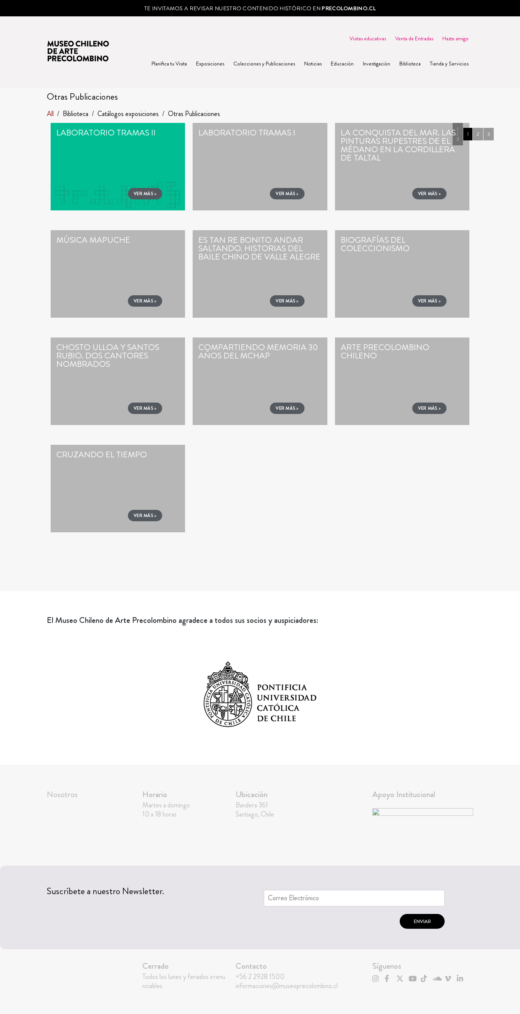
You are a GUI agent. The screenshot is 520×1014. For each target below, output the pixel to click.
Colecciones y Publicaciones (264, 63)
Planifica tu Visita (169, 63)
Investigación (376, 63)
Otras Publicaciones (194, 114)
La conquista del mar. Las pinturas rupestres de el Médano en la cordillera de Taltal (398, 145)
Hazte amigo (455, 38)
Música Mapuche (93, 240)
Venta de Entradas (414, 38)
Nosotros (62, 794)
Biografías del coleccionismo (375, 244)
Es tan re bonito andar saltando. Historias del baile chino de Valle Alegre (259, 248)
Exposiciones (210, 63)
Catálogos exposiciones (128, 114)
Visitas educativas (367, 38)
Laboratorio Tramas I (246, 132)
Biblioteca (410, 63)
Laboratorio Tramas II (106, 132)
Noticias (313, 63)
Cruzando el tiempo (101, 454)
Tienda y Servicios (449, 63)
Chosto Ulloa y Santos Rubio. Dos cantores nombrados (107, 355)
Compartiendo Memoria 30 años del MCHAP (258, 351)
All (50, 114)
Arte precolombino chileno (385, 351)
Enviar (422, 921)
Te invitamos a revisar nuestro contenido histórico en (260, 8)
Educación (342, 63)
